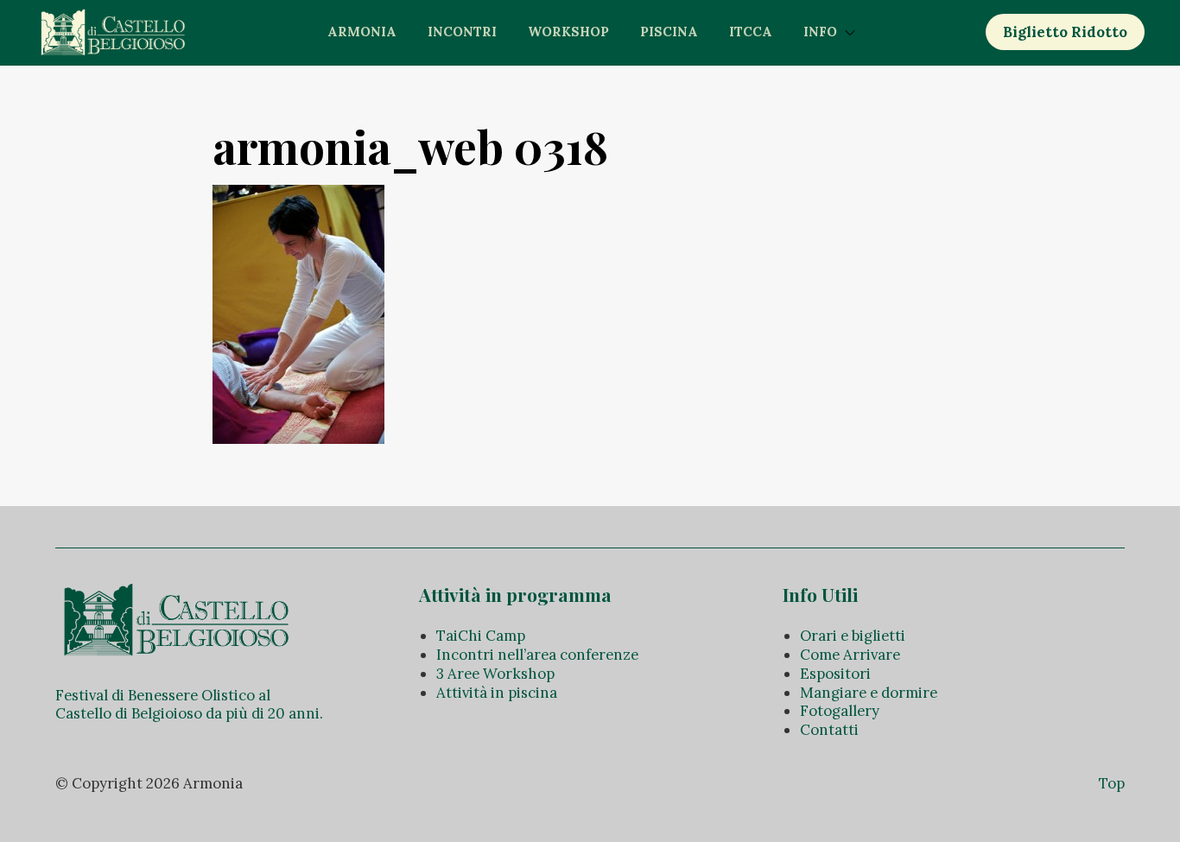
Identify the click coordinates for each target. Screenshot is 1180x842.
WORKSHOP (568, 31)
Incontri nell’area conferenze (537, 654)
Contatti (829, 729)
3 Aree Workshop (495, 673)
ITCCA (750, 31)
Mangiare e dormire (868, 692)
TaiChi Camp (480, 635)
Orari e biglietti (852, 635)
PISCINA (669, 31)
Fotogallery (839, 710)
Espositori (835, 673)
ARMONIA (362, 31)
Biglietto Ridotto (1065, 31)
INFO (820, 31)
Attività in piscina (496, 692)
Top (1112, 783)
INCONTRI (462, 31)
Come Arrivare (850, 654)
